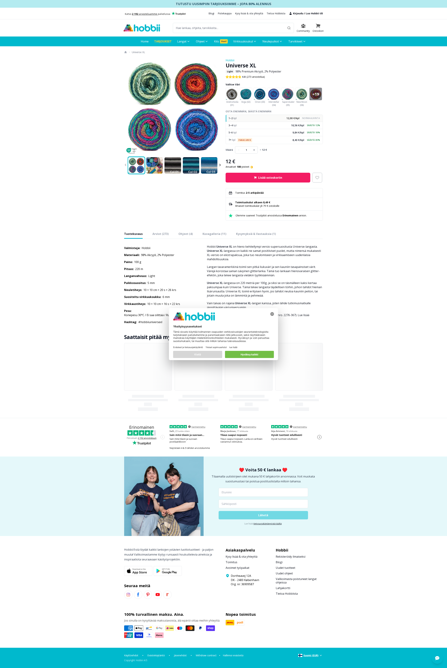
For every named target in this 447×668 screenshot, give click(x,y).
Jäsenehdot (180, 655)
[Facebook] (138, 594)
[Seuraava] (216, 106)
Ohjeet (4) (185, 234)
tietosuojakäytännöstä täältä (268, 523)
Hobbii (230, 60)
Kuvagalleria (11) (214, 234)
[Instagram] (128, 594)
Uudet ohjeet (284, 573)
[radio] (274, 118)
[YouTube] (157, 594)
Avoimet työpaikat (237, 568)
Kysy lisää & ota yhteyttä (249, 13)
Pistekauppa (225, 13)
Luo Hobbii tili (314, 13)
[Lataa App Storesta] (138, 571)
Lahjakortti (283, 588)
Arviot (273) (160, 234)
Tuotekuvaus (133, 234)
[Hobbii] (141, 28)
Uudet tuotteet (285, 568)
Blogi (211, 13)
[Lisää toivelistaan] (317, 177)
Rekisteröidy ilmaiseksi (290, 557)
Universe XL (138, 52)
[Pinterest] (148, 594)
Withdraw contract (206, 655)
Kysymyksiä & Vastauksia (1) (256, 234)
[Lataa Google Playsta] (168, 571)
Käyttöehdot (131, 655)
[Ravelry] (167, 594)
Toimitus (231, 562)
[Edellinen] (129, 106)
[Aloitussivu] (125, 52)
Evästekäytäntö (156, 655)
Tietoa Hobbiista (276, 13)
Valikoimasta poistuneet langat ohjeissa (296, 580)
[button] (318, 28)
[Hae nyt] (289, 28)
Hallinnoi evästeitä (233, 655)
